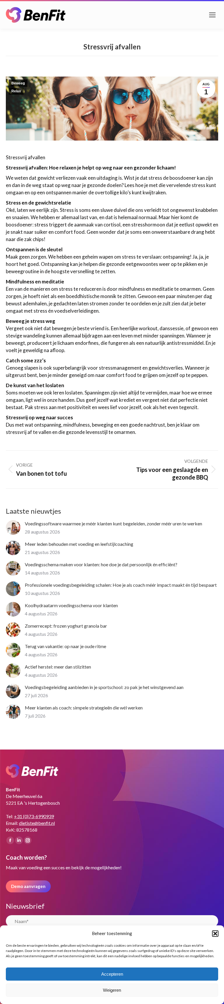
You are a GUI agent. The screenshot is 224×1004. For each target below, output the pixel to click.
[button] (215, 934)
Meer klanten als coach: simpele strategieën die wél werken (84, 707)
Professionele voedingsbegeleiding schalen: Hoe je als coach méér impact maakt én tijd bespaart (121, 585)
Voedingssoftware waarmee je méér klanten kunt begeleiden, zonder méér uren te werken (113, 523)
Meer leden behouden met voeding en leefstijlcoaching (79, 544)
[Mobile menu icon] (212, 15)
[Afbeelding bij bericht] (13, 527)
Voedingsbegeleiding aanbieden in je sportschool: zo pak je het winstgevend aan (104, 687)
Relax (16, 91)
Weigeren (112, 990)
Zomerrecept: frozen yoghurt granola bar (66, 626)
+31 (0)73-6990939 (34, 816)
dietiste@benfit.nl (37, 823)
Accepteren (112, 974)
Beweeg (18, 83)
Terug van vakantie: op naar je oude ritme (65, 646)
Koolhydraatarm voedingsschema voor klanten (71, 605)
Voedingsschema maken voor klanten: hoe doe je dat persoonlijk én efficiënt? (101, 564)
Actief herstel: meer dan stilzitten (58, 666)
